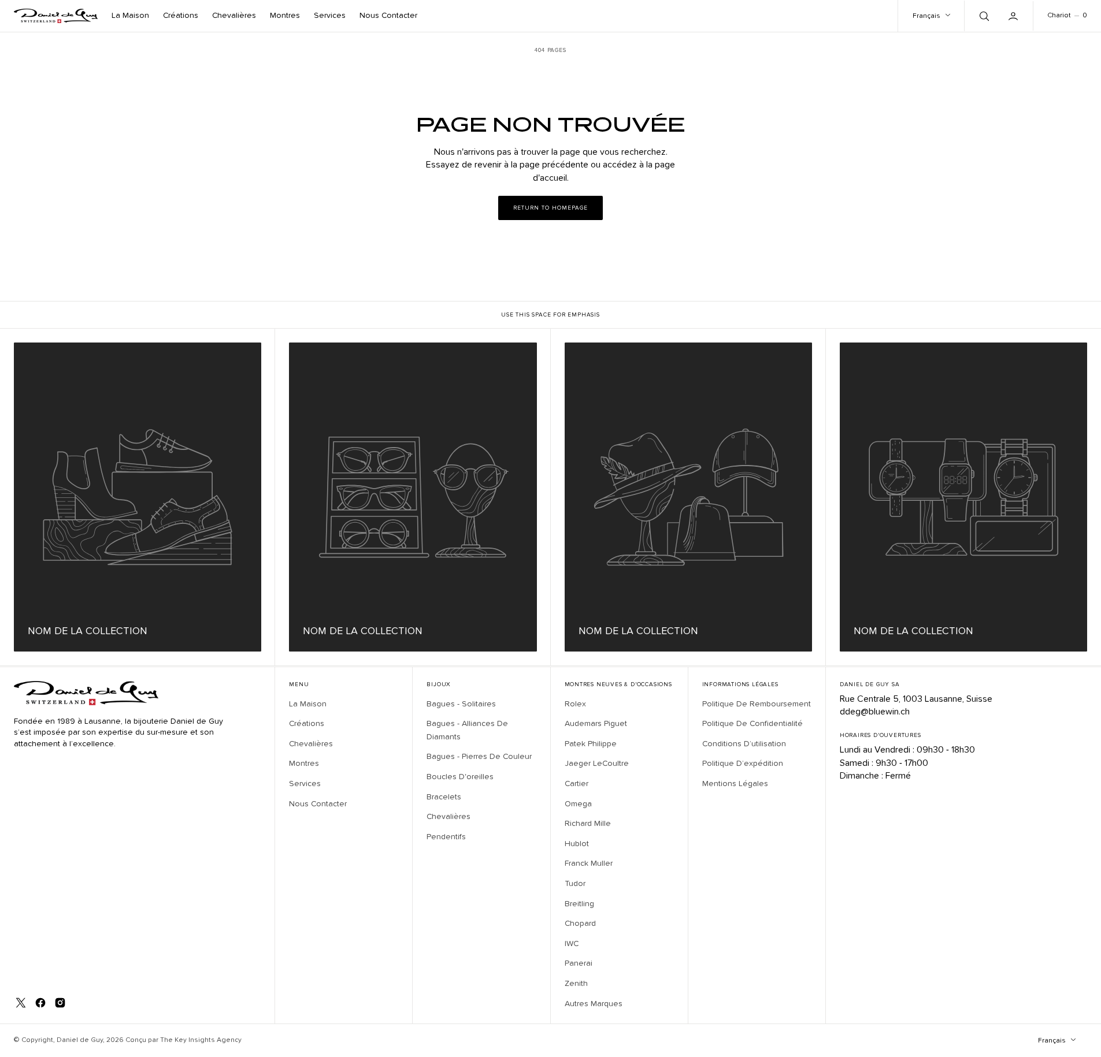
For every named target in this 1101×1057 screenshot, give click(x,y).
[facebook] (40, 1003)
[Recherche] (983, 16)
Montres (285, 16)
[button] (1014, 16)
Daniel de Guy (80, 1040)
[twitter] (21, 1003)
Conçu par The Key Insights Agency (183, 1040)
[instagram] (60, 1003)
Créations (180, 16)
